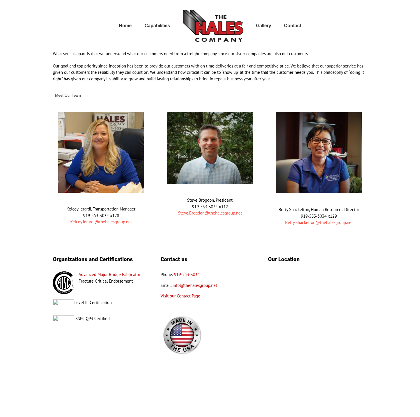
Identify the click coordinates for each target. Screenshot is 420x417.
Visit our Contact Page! (181, 296)
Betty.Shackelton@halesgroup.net (319, 222)
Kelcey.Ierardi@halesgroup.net (101, 222)
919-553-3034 (187, 274)
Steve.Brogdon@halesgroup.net (210, 213)
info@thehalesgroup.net (195, 285)
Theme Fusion (174, 410)
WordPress (154, 410)
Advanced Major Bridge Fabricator (109, 274)
